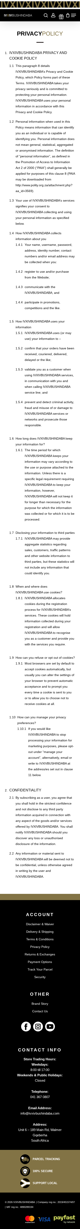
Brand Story (40, 1003)
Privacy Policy (40, 947)
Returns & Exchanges (40, 954)
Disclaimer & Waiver (40, 924)
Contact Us (40, 1011)
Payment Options (40, 962)
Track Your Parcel (40, 969)
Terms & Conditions (40, 939)
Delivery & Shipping (40, 931)
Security (40, 977)
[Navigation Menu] (73, 15)
